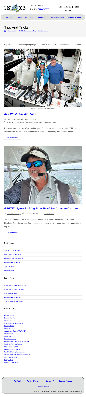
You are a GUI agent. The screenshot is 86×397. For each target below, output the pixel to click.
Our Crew (66, 11)
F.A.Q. (59, 7)
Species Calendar (57, 17)
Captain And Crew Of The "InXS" (15, 331)
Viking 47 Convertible (11, 362)
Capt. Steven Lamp (13, 119)
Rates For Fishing (10, 328)
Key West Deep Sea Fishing (13, 258)
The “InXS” (9, 17)
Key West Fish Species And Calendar (16, 341)
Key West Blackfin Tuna (20, 114)
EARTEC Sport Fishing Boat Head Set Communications (41, 208)
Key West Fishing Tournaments (14, 352)
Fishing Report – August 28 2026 (15, 285)
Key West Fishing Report (34, 122)
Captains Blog (8, 333)
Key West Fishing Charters (13, 344)
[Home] (5, 31)
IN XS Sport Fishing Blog (15, 122)
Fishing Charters (24, 17)
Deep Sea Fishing (10, 336)
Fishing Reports (74, 17)
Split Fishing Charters (11, 347)
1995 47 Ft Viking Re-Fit (12, 250)
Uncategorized (9, 270)
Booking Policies (9, 318)
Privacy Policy (9, 326)
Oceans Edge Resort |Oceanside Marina (17, 354)
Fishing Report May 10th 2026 (14, 289)
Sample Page (8, 360)
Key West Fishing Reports (12, 297)
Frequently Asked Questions (13, 323)
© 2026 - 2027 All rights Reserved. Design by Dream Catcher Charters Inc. (58, 392)
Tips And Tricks (43, 31)
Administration (9, 315)
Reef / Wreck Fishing (11, 357)
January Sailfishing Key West (13, 301)
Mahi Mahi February (10, 293)
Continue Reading (13, 137)
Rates (76, 7)
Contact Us (42, 17)
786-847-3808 (43, 9)
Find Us (67, 7)
